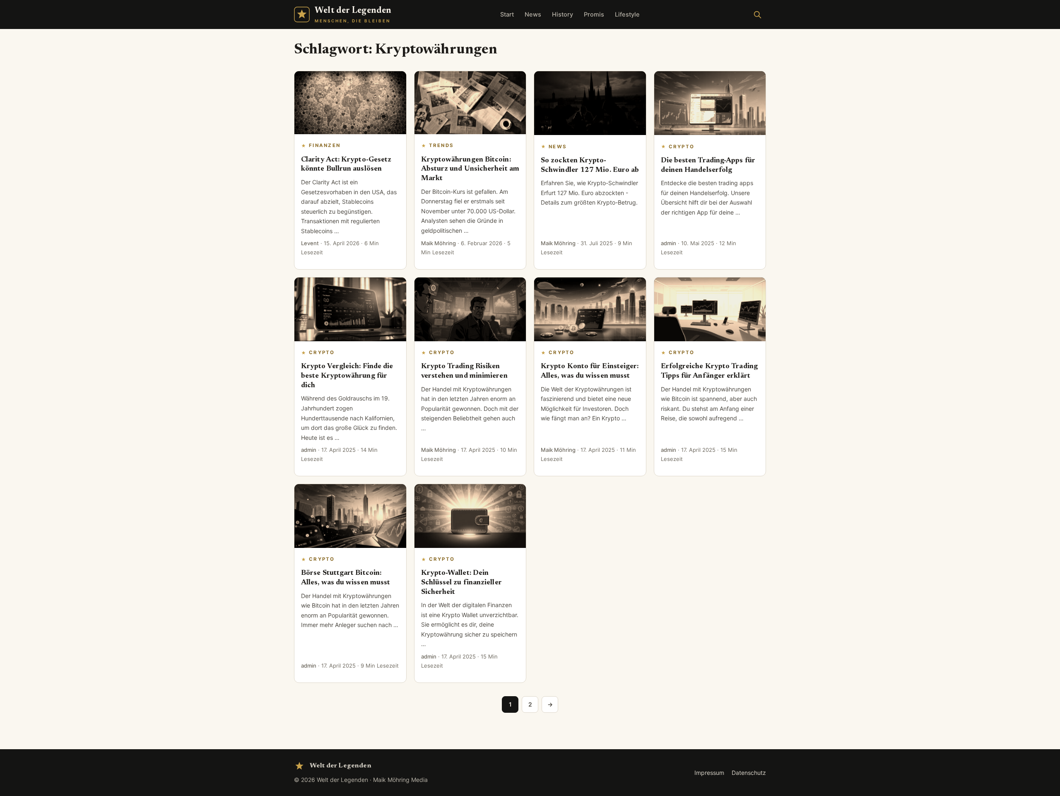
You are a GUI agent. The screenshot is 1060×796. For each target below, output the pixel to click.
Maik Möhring (438, 243)
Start (507, 14)
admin (668, 243)
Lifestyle (627, 14)
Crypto (682, 147)
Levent (310, 243)
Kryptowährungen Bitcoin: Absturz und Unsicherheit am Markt (470, 169)
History (562, 14)
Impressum (709, 772)
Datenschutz (749, 772)
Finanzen (324, 145)
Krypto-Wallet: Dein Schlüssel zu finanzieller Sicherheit (461, 582)
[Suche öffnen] (757, 14)
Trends (441, 145)
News (533, 14)
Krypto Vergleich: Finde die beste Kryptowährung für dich (347, 376)
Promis (594, 14)
